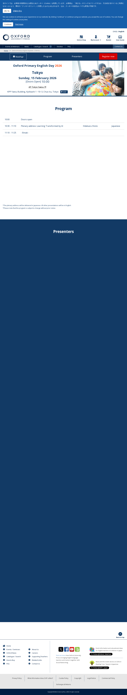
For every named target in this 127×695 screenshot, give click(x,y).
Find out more (61, 655)
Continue (8, 24)
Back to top (120, 637)
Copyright (77, 678)
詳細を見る (17, 11)
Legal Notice (91, 678)
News (27, 46)
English (121, 31)
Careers (35, 653)
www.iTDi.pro (52, 374)
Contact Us (118, 46)
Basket (108, 40)
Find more (19, 24)
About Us (35, 649)
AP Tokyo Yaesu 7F (37, 87)
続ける (7, 11)
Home (6, 50)
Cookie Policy (63, 678)
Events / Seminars (13, 649)
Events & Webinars (12, 46)
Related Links (37, 660)
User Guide (120, 40)
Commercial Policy (108, 678)
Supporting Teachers (40, 656)
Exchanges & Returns (63, 684)
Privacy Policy (17, 678)
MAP (64, 92)
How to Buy (10, 660)
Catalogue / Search (13, 656)
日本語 (115, 31)
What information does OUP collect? (40, 678)
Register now (108, 56)
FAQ (69, 46)
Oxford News (11, 653)
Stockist (60, 46)
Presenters (77, 56)
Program (48, 56)
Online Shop (81, 40)
